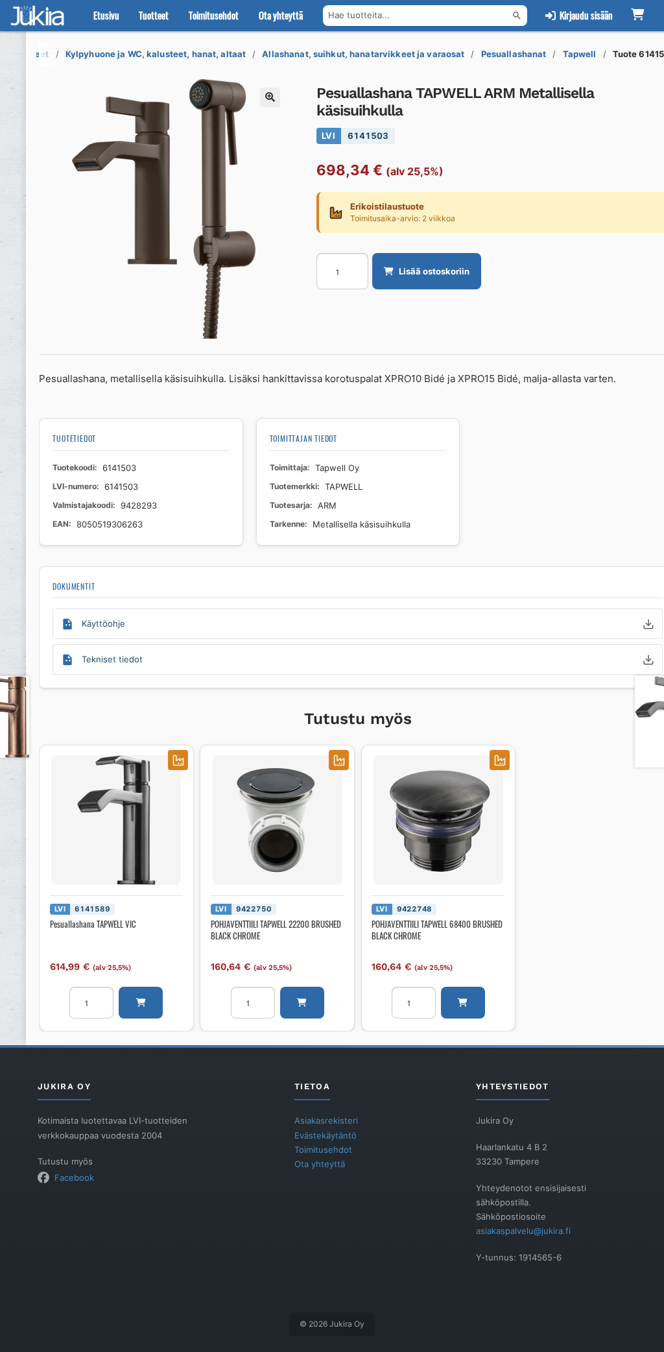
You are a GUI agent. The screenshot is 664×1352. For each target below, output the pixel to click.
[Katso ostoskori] (637, 15)
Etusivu (106, 15)
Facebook (74, 1177)
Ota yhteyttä (281, 15)
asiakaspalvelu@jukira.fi (523, 1230)
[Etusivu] (40, 16)
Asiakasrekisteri (326, 1120)
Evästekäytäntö (325, 1135)
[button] (269, 97)
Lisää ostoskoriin (434, 271)
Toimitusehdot (214, 15)
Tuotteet (154, 15)
